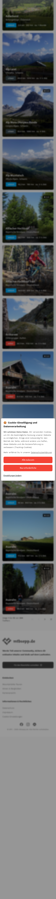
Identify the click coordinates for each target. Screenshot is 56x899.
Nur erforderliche (28, 468)
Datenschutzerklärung (41, 452)
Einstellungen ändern (12, 475)
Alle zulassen (28, 459)
